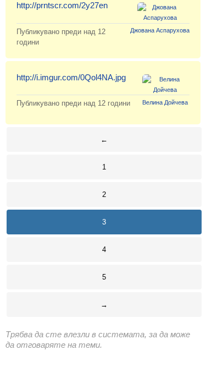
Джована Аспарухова (160, 30)
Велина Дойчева (165, 102)
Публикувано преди (73, 103)
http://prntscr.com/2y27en (62, 5)
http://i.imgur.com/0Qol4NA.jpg (71, 77)
